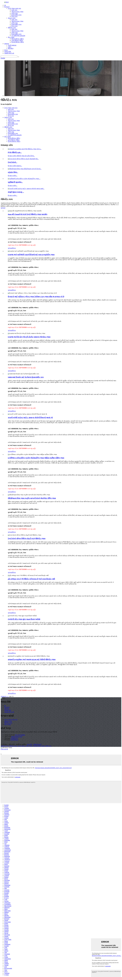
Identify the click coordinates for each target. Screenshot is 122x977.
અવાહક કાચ (11, 18)
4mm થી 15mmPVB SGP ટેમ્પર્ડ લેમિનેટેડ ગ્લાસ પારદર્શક (27, 214)
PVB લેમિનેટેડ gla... (15, 152)
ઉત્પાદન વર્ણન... (12, 175)
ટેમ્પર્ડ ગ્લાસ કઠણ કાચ (14, 8)
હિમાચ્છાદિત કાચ (16, 15)
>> (8, 696)
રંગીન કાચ (14, 13)
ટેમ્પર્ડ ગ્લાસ (21, 746)
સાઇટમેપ (29, 744)
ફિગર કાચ (14, 16)
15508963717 (14, 738)
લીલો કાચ (48, 746)
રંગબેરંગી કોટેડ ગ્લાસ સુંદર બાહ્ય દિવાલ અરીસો (24, 619)
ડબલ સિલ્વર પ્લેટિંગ (17, 40)
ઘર (5, 5)
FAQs (6, 50)
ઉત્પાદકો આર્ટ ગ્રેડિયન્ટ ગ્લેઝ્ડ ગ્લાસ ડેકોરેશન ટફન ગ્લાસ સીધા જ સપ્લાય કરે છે (36, 297)
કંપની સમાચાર (12, 45)
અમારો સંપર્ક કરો (9, 53)
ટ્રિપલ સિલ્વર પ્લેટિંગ (17, 42)
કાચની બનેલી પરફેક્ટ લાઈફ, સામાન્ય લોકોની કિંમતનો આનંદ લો (30, 417)
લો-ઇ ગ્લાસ (11, 37)
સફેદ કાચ (14, 10)
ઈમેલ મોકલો (4, 749)
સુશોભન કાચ (4, 746)
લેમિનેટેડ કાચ (12, 27)
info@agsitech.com (16, 736)
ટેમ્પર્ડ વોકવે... (12, 162)
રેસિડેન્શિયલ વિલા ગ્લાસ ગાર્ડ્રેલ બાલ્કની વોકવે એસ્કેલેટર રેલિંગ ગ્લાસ (32, 498)
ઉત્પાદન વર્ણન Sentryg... (15, 166)
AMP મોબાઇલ (37, 744)
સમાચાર (6, 43)
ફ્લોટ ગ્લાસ (28, 746)
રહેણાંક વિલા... (13, 172)
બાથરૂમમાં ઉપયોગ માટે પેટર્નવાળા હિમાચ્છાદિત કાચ (26, 377)
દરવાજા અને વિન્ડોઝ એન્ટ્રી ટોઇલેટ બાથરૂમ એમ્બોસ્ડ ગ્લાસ (29, 337)
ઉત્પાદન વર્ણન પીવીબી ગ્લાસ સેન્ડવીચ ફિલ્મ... (21, 156)
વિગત (14, 248)
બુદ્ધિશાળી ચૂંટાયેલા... (15, 182)
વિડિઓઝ (10, 48)
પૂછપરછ (3, 208)
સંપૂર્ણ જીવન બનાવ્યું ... (16, 192)
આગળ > (4, 696)
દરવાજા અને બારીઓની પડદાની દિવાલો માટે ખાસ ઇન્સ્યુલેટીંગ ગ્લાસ (31, 255)
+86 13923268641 (19, 735)
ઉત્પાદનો (6, 7)
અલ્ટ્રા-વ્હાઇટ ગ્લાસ (17, 11)
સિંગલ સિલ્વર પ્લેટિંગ (17, 39)
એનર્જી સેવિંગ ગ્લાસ (39, 746)
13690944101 (14, 739)
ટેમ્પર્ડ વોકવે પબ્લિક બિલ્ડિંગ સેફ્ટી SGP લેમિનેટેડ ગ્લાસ (26, 538)
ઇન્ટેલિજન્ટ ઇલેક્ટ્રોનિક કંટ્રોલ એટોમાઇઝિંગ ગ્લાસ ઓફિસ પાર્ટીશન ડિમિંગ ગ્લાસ (36, 458)
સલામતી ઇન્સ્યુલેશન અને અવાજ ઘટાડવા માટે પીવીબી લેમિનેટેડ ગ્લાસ (31, 659)
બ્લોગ (9, 47)
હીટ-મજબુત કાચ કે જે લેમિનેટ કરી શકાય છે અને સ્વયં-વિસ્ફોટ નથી (31, 579)
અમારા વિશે (7, 51)
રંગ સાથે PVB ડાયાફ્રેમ (18, 35)
